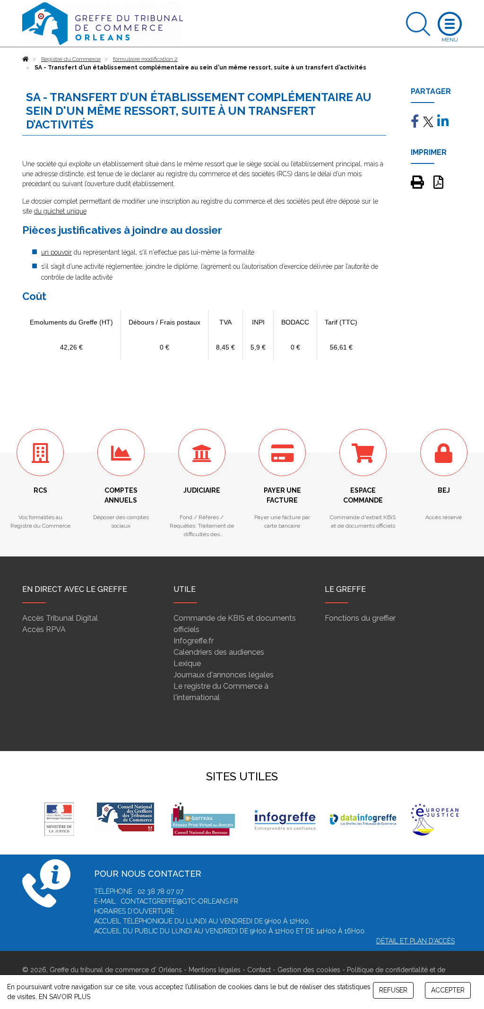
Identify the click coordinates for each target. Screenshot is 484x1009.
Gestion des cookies (308, 970)
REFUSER (393, 990)
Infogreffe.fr (193, 640)
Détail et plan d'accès (415, 941)
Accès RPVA (44, 629)
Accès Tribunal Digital (60, 618)
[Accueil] (25, 59)
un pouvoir (56, 252)
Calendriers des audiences (218, 652)
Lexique (187, 663)
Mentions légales (215, 970)
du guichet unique (60, 211)
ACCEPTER (448, 990)
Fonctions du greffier (360, 618)
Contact (259, 970)
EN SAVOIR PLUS (64, 996)
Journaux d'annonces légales (223, 674)
